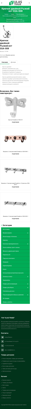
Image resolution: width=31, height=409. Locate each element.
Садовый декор (7, 265)
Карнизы (5, 240)
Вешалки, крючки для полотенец (14, 19)
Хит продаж (6, 298)
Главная (6, 14)
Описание (5, 62)
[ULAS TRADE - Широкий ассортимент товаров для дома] (15, 3)
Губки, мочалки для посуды (9, 368)
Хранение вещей (6, 395)
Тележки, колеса (15, 277)
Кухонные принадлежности (15, 244)
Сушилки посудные (7, 363)
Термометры (6, 280)
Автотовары (6, 229)
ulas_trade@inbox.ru (10, 350)
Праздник (5, 262)
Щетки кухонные (6, 371)
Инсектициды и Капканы (10, 236)
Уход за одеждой (6, 392)
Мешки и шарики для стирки (11, 251)
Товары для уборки (15, 287)
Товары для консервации (15, 284)
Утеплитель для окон (8, 291)
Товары (12, 14)
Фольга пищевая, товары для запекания (12, 358)
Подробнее (15, 122)
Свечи (4, 269)
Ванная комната (20, 14)
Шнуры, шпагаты (7, 302)
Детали (13, 62)
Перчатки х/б (6, 254)
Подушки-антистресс (9, 258)
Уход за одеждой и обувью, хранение (15, 295)
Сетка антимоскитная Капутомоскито (13, 273)
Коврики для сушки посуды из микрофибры (13, 361)
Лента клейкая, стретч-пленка (11, 247)
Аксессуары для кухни (8, 366)
